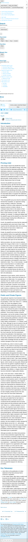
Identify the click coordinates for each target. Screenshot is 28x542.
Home (6, 109)
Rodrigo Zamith (9, 118)
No (8, 519)
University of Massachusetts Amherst (13, 119)
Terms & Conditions (11, 533)
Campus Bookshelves (17, 109)
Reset (2, 38)
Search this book (3, 25)
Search (2, 540)
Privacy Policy (4, 533)
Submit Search (4, 29)
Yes (3, 519)
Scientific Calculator (7, 75)
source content (12, 502)
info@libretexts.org (6, 536)
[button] (5, 84)
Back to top (3, 507)
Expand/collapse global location (26, 109)
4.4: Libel (10, 497)
